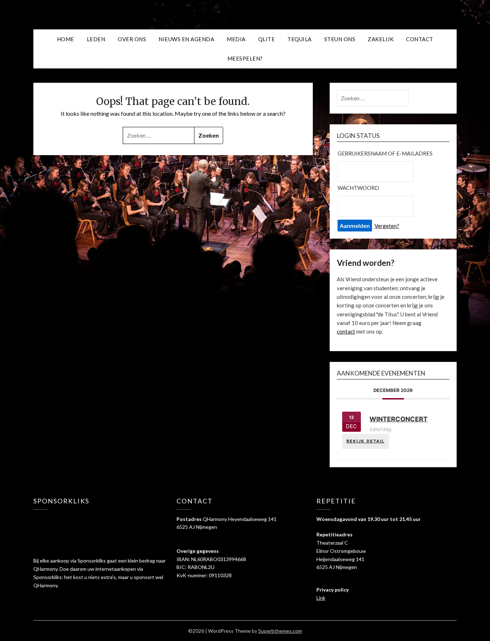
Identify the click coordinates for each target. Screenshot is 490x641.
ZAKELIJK (381, 39)
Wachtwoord (358, 188)
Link (320, 598)
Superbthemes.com (280, 631)
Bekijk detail (366, 441)
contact (346, 331)
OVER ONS (132, 39)
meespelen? (245, 58)
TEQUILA (299, 39)
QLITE (266, 39)
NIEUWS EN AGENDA (186, 39)
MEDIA (236, 39)
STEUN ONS (339, 39)
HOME (65, 39)
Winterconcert (398, 419)
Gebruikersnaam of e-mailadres (385, 153)
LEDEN (96, 39)
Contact (419, 39)
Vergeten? (386, 226)
